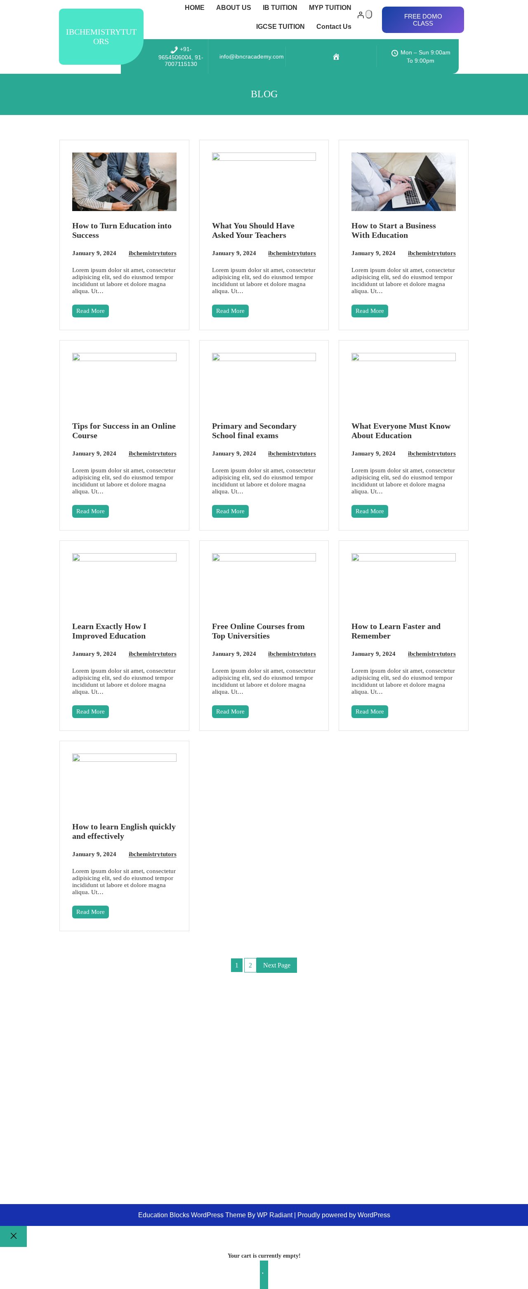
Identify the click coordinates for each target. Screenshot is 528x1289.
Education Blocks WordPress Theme (193, 1215)
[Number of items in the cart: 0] (368, 14)
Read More (90, 311)
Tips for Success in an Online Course (124, 430)
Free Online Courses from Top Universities (258, 631)
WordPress (374, 1215)
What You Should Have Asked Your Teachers (253, 230)
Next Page (276, 965)
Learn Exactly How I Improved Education (109, 631)
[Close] (13, 1236)
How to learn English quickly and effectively (124, 831)
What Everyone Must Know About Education (400, 430)
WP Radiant (274, 1215)
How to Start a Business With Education (393, 230)
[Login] (360, 15)
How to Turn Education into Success (122, 230)
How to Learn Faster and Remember (396, 631)
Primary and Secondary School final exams (254, 430)
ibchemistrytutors (101, 36)
